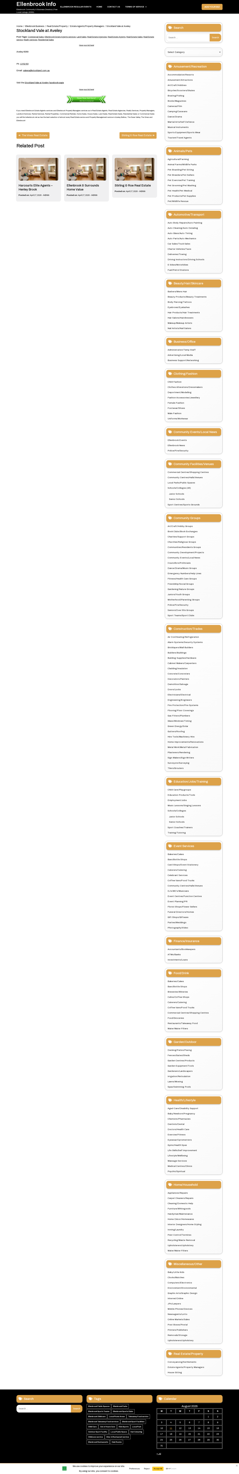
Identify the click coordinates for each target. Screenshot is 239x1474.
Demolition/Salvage (178, 684)
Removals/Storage (177, 1335)
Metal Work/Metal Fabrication (183, 747)
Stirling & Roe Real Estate (133, 185)
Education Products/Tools (181, 795)
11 (171, 1428)
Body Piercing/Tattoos (180, 302)
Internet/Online (175, 1298)
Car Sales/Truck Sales (179, 244)
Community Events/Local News (184, 558)
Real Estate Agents (117, 37)
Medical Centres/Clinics (180, 1166)
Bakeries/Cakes (176, 854)
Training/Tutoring (177, 833)
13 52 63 (24, 64)
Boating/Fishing (176, 96)
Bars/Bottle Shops (177, 859)
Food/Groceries (176, 1018)
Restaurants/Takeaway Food (183, 1023)
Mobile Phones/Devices (180, 1309)
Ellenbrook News (176, 445)
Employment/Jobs (177, 800)
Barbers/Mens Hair (177, 291)
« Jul (159, 1454)
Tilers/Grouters (176, 768)
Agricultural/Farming (178, 159)
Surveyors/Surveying (178, 763)
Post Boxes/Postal (178, 1325)
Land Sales (81, 37)
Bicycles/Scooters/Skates (181, 90)
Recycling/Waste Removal (181, 1240)
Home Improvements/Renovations (186, 742)
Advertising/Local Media (180, 355)
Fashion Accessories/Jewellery (184, 398)
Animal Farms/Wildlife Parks (182, 164)
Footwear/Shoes (176, 408)
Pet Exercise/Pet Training (181, 180)
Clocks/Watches (176, 1277)
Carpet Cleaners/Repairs (180, 1198)
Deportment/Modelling (180, 392)
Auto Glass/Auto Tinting (180, 233)
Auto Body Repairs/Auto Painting (185, 223)
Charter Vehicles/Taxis (179, 249)
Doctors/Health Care (178, 1129)
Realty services (30, 40)
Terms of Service (134, 7)
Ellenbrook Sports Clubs (123, 1411)
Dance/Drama (175, 117)
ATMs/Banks (174, 954)
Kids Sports (124, 1427)
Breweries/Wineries (178, 992)
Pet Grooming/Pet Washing (182, 185)
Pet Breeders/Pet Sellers (181, 175)
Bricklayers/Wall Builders (180, 647)
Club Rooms (117, 1442)
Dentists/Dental (176, 1124)
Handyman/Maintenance (180, 1214)
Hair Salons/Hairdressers (180, 318)
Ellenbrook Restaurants (98, 1442)
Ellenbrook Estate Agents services (60, 37)
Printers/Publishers (178, 1330)
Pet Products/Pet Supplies (182, 196)
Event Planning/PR (178, 901)
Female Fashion (176, 403)
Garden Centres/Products (181, 1061)
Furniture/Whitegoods (179, 1209)
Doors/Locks (174, 689)
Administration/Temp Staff (182, 350)
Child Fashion (175, 382)
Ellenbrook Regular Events (75, 7)
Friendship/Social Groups (181, 584)
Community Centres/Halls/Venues (185, 477)
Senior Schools (177, 499)
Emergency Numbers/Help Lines (184, 573)
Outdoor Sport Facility (97, 1432)
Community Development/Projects (186, 552)
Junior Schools (176, 494)
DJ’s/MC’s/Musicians (178, 891)
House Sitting (175, 1372)
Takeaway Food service (138, 1417)
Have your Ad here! (86, 45)
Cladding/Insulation (178, 668)
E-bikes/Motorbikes (178, 265)
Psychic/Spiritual (176, 1171)
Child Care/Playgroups (179, 790)
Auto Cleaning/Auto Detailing (183, 228)
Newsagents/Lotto (177, 1314)
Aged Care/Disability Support (183, 1108)
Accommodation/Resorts (181, 75)
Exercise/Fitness (177, 1135)
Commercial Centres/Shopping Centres (188, 472)
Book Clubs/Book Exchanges (183, 531)
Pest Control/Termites (179, 1235)
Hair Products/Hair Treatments (184, 312)
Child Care (92, 1427)
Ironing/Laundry (176, 1230)
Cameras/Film (175, 106)
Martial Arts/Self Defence (181, 122)
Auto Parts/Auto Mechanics (182, 238)
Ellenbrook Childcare (97, 1417)
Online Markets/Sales (179, 1319)
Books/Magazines (177, 101)
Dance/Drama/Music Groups (182, 568)
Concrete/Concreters (179, 674)
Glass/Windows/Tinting (180, 721)
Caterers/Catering (177, 870)
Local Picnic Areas (117, 1417)
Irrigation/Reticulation (179, 1076)
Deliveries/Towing (177, 254)
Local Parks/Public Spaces (181, 483)
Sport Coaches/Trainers (180, 827)
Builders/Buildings (177, 653)
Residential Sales (46, 40)
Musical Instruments (178, 127)
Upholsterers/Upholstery (181, 1245)
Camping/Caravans (177, 111)
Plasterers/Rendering (179, 752)
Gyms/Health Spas (177, 1145)
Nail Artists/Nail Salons (179, 328)
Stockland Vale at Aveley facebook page (44, 82)
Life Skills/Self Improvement (182, 1150)
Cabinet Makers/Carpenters (182, 663)
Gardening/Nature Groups (181, 589)
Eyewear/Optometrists (180, 1140)
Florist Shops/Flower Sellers (182, 907)
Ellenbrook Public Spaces (99, 1406)
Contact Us (113, 7)
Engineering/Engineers (180, 700)
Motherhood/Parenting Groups (184, 600)
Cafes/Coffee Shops (178, 997)
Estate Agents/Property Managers (186, 1367)
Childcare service (95, 1437)
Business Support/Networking (183, 360)
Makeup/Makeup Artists (180, 323)
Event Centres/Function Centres (185, 896)
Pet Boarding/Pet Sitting (181, 170)
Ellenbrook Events (177, 440)
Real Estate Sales (134, 37)
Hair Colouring (136, 1432)
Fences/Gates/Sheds (179, 1055)
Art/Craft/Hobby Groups (180, 526)
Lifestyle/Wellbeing (178, 1156)
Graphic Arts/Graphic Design (182, 1293)
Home (99, 7)
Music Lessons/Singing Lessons (184, 805)
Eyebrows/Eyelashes (179, 307)
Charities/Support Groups (181, 537)
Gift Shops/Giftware (178, 917)
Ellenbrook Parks (120, 1406)
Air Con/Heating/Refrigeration (183, 637)
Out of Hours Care (107, 1427)
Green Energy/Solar (178, 726)
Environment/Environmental (182, 1288)
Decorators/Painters (178, 679)
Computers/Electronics (180, 1283)
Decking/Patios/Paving (180, 1050)
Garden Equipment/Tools (181, 1066)
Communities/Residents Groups (184, 547)
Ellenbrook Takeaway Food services (103, 1422)
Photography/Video (178, 928)
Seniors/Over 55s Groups (181, 610)
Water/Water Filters (178, 1028)
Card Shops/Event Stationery (183, 865)
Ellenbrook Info (36, 4)
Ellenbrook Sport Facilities (133, 1422)
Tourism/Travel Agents (180, 138)
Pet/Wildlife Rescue (178, 201)
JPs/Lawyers (174, 1304)
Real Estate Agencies (97, 37)
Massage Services (177, 1161)
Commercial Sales (36, 37)
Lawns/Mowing (175, 1082)
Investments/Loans (178, 960)
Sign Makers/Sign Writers (181, 758)
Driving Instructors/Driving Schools (186, 259)
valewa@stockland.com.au (36, 70)
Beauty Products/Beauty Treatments (187, 297)
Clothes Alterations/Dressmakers (185, 387)
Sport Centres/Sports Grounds (184, 505)
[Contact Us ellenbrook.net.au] (86, 104)
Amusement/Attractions (180, 80)
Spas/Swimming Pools (179, 1087)
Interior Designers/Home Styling (185, 1224)
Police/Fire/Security (178, 451)
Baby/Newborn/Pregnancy (181, 1114)
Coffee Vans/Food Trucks (181, 880)
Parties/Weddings (177, 922)
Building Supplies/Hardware (182, 658)
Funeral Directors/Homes (181, 912)
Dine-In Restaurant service (117, 1437)
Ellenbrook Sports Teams (98, 1411)
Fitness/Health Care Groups (182, 579)
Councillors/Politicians (179, 563)
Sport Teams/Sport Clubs (181, 615)
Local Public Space (119, 1432)
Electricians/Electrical (179, 695)
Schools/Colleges (177, 811)
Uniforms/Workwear (178, 419)
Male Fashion (174, 413)
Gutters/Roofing (176, 731)
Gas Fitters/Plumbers (179, 716)
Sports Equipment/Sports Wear (184, 132)
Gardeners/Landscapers (180, 1071)
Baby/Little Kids (176, 1272)
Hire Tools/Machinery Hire (181, 737)
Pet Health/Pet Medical (180, 191)
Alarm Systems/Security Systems (185, 642)
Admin (46, 195)
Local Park (136, 1427)
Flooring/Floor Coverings (181, 710)
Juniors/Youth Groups (179, 594)
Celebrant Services (178, 875)
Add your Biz (212, 7)
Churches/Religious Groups (182, 542)
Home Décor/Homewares (181, 1219)
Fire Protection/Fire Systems (183, 705)
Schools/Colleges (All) (179, 488)
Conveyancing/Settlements (182, 1362)
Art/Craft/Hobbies (177, 85)
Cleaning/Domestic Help (180, 1203)
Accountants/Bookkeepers (181, 949)
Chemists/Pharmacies (179, 1119)
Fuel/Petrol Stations (178, 270)
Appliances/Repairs (178, 1193)
